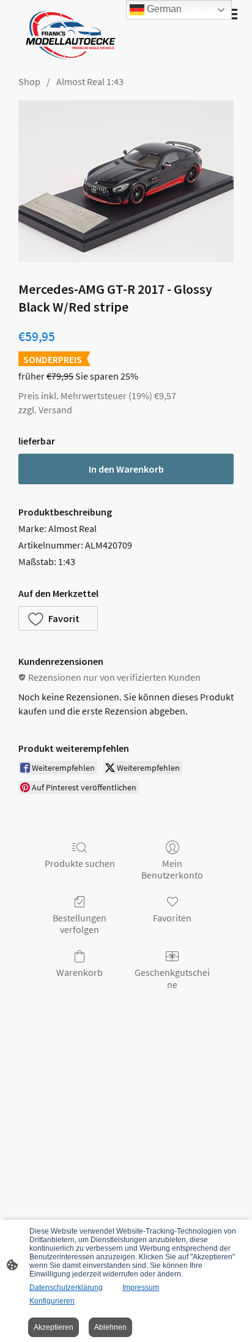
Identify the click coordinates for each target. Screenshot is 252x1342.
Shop (29, 81)
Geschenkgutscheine (172, 978)
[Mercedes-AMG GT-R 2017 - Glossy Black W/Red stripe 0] (126, 181)
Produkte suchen (80, 863)
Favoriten (172, 918)
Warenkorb (79, 972)
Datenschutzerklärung (66, 1287)
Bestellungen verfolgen (79, 923)
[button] (58, 618)
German (163, 9)
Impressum (140, 1287)
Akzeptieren (53, 1327)
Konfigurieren (52, 1301)
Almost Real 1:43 (90, 81)
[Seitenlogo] (68, 35)
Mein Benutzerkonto (172, 869)
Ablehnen (110, 1327)
